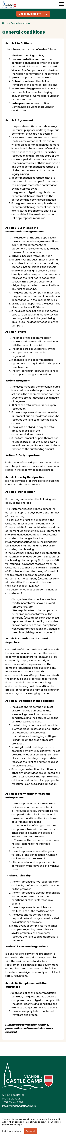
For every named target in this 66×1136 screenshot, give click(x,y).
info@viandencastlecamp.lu (19, 1106)
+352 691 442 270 (12, 1102)
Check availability (29, 14)
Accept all (30, 1131)
